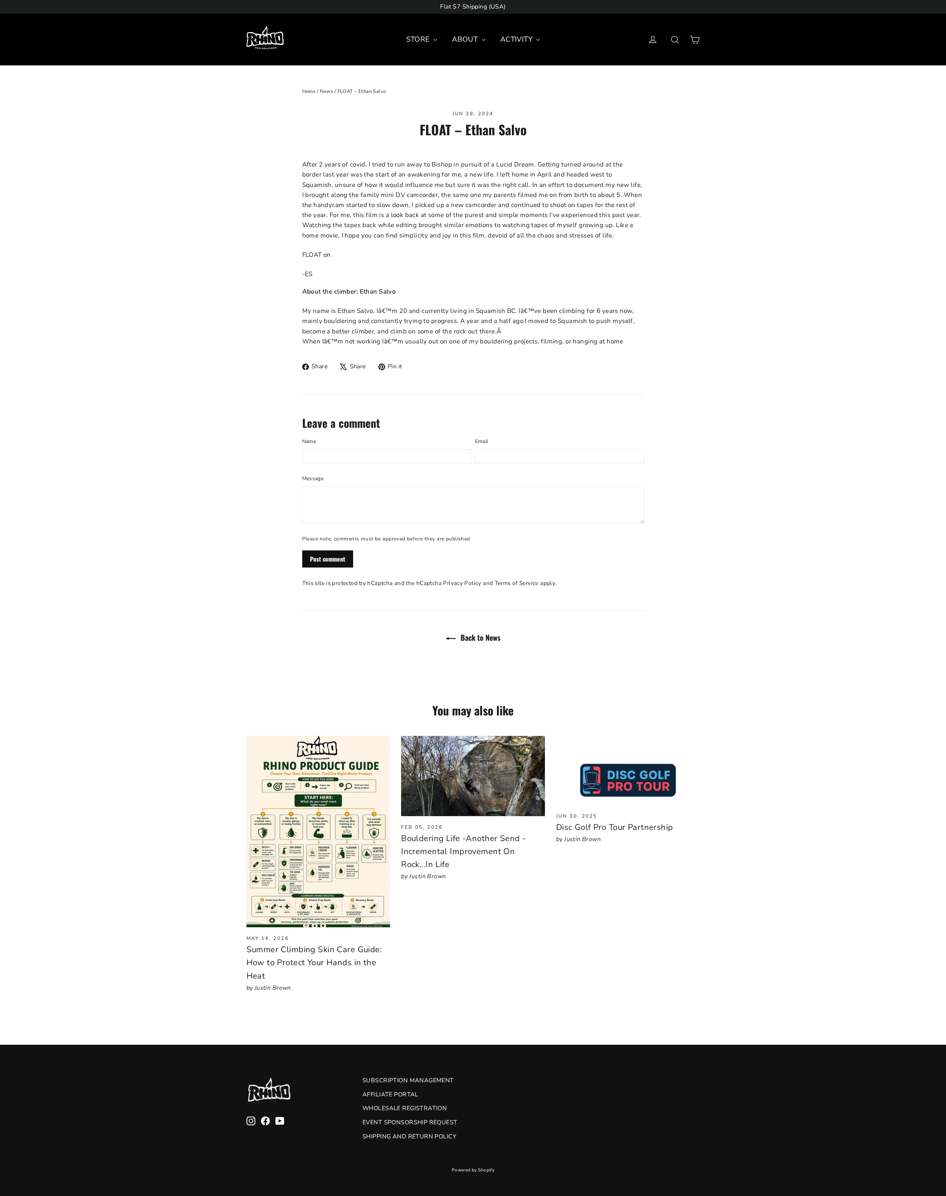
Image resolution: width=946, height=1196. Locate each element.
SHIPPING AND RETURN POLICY (409, 1136)
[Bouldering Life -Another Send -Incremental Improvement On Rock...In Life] (473, 776)
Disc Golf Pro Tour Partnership (614, 827)
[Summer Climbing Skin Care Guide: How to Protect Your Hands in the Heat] (318, 832)
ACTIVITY (517, 39)
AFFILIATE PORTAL (390, 1094)
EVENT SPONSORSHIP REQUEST (410, 1122)
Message (312, 478)
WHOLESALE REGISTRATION (404, 1108)
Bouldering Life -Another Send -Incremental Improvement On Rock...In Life (463, 851)
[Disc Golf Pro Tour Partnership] (628, 770)
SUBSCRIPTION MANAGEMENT (408, 1080)
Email (481, 441)
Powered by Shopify (473, 1170)
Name (309, 441)
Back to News (479, 637)
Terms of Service (517, 583)
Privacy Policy (462, 583)
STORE (419, 39)
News (326, 91)
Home (309, 91)
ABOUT (466, 39)
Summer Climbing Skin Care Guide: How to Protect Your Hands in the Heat (314, 962)
